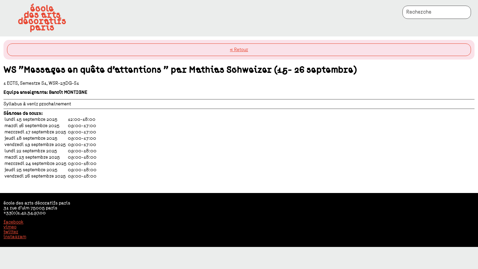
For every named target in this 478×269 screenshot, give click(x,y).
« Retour (239, 50)
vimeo (9, 227)
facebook (13, 222)
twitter (10, 232)
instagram (14, 237)
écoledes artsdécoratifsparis (42, 18)
